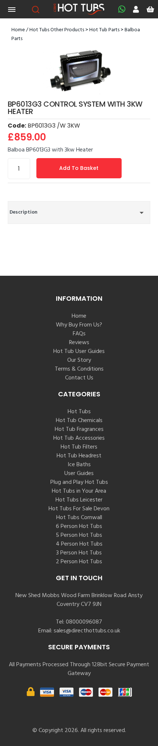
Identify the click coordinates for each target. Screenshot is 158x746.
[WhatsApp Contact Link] (120, 9)
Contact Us (79, 378)
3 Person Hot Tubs (79, 553)
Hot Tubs (79, 412)
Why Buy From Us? (79, 325)
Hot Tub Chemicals (79, 420)
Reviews (79, 342)
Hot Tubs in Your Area (79, 491)
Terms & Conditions (79, 369)
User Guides (79, 473)
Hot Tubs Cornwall (79, 517)
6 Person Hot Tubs (79, 526)
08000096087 (84, 622)
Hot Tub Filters (79, 447)
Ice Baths (79, 465)
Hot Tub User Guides (79, 351)
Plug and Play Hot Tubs (79, 482)
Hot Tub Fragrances (79, 429)
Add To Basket (78, 168)
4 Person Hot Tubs (79, 544)
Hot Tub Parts (104, 30)
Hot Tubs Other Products (56, 30)
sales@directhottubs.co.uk (87, 631)
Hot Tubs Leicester (79, 500)
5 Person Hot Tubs (79, 535)
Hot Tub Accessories (79, 438)
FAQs (79, 334)
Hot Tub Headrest (79, 456)
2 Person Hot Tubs (79, 562)
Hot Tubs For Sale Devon (79, 509)
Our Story (79, 360)
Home (18, 30)
